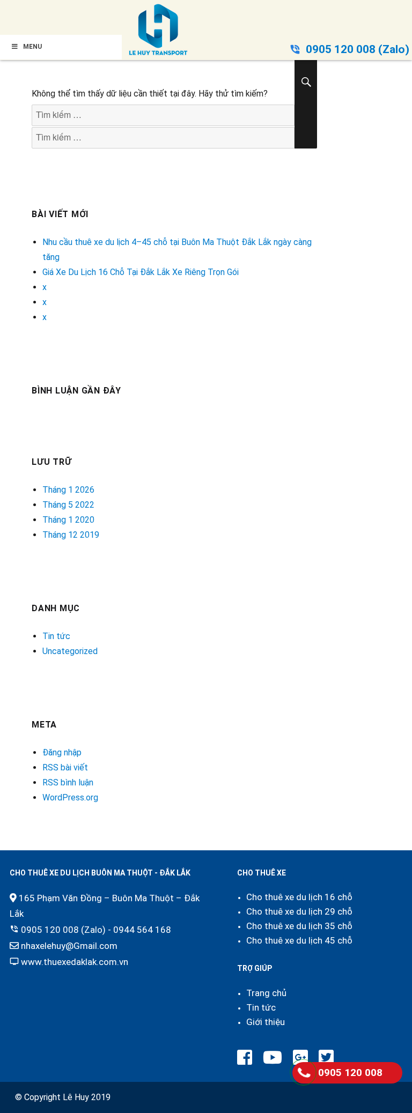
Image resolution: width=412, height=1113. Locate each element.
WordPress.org (70, 797)
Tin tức (56, 636)
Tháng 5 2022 (68, 505)
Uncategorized (70, 651)
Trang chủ (266, 993)
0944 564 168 (142, 929)
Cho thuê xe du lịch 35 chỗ (299, 926)
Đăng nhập (62, 752)
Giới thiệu (265, 1021)
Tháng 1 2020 (68, 520)
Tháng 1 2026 (68, 490)
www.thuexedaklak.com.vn (74, 961)
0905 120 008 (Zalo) (357, 49)
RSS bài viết (65, 767)
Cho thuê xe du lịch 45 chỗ (299, 940)
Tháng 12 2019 (70, 535)
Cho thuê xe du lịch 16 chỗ (299, 897)
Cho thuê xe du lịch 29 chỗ (299, 911)
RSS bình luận (67, 782)
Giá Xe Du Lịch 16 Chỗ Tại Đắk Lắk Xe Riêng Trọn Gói (140, 272)
